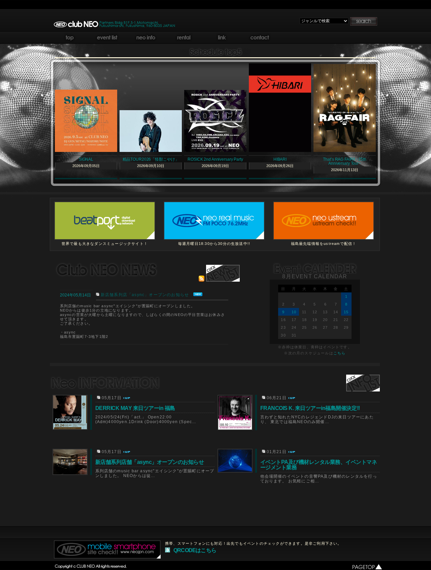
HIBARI (280, 159)
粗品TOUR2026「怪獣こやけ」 (151, 159)
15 (346, 312)
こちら (339, 353)
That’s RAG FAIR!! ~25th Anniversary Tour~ (344, 161)
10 (294, 312)
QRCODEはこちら (194, 550)
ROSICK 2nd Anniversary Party (215, 159)
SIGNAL (86, 159)
